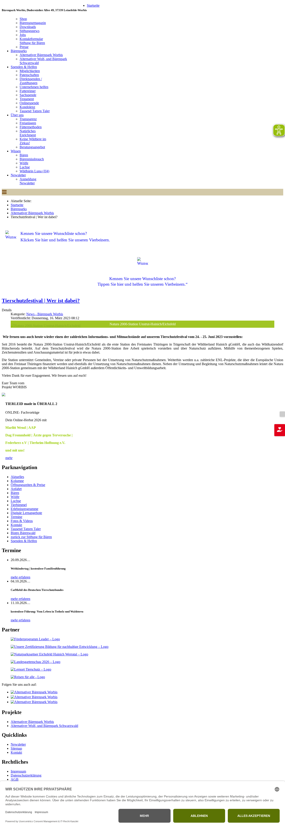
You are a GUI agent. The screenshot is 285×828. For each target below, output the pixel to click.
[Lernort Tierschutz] (31, 669)
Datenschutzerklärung (26, 775)
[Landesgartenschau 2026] (35, 662)
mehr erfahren (20, 577)
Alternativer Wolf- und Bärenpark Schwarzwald (44, 726)
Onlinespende (29, 103)
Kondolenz (27, 107)
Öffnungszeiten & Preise (28, 485)
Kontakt (16, 525)
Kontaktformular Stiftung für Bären (32, 41)
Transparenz (28, 119)
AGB (14, 779)
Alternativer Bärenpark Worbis (41, 55)
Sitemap (16, 748)
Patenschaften (29, 75)
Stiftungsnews (29, 31)
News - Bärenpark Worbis (44, 314)
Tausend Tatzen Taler (35, 111)
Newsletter (18, 175)
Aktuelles (17, 477)
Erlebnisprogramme (24, 509)
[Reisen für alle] (28, 677)
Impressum (18, 771)
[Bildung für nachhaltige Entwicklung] (59, 647)
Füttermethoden (31, 127)
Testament (27, 99)
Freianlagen (28, 123)
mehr (8, 458)
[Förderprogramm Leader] (35, 639)
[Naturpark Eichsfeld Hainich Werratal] (49, 654)
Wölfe (24, 163)
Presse (24, 47)
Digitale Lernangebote (26, 513)
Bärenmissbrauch (32, 159)
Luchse (25, 167)
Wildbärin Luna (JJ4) (34, 171)
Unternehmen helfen (34, 87)
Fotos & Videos (22, 521)
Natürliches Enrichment (28, 133)
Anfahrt (16, 489)
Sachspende (28, 95)
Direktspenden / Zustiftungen (31, 81)
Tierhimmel (19, 505)
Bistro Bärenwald (23, 533)
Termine (16, 517)
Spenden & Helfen (24, 67)
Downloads (28, 27)
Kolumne (17, 481)
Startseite (93, 5)
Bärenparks (19, 51)
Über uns (17, 115)
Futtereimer (28, 91)
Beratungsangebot (32, 147)
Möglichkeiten (30, 71)
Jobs (23, 35)
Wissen (16, 151)
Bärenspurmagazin (33, 23)
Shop (23, 19)
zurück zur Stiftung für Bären (31, 537)
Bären (24, 155)
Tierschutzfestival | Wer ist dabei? (41, 300)
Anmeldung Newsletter (28, 181)
